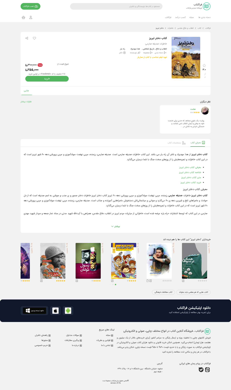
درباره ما (75, 345)
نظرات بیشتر (26, 101)
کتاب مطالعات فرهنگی (163, 292)
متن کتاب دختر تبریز (191, 177)
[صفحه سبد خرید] (23, 17)
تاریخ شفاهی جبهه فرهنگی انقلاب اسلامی (148, 49)
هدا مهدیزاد (135, 49)
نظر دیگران (205, 102)
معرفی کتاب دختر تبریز (190, 167)
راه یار (122, 49)
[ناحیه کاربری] (30, 17)
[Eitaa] (207, 369)
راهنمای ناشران (41, 335)
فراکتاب (113, 381)
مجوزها (44, 340)
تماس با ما (105, 345)
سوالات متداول (72, 335)
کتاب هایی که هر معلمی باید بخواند (193, 292)
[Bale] (201, 369)
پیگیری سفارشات (72, 340)
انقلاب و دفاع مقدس (160, 49)
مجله (108, 335)
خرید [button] (47, 79)
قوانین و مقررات (103, 340)
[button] (204, 17)
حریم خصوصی (41, 345)
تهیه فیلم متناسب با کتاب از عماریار (152, 57)
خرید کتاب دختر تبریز (191, 182)
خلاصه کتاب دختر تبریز (190, 172)
